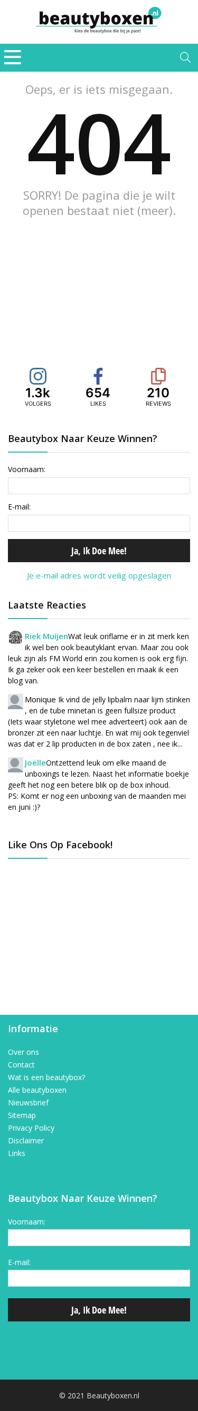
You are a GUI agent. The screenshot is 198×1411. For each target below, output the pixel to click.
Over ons (23, 1052)
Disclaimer (26, 1140)
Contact (21, 1065)
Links (16, 1153)
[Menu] (12, 58)
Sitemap (22, 1115)
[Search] (185, 58)
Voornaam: (26, 469)
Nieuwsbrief (28, 1103)
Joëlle (35, 762)
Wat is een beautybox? (46, 1077)
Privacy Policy (31, 1128)
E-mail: (19, 507)
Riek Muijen (46, 636)
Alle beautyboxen (37, 1090)
